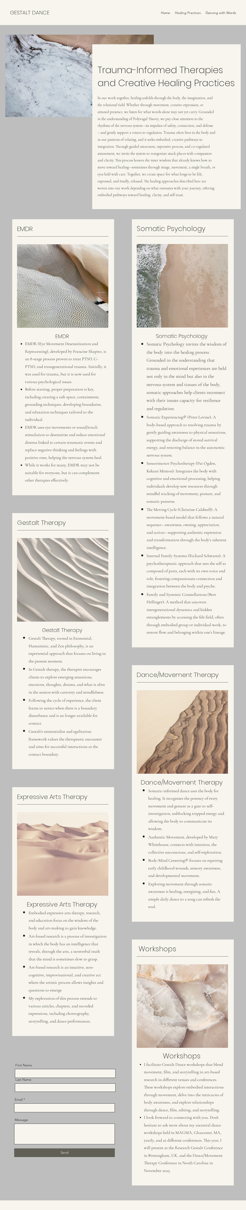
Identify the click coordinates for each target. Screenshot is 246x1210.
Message (21, 1119)
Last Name (23, 1079)
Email (19, 1099)
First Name (23, 1065)
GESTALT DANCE (29, 12)
